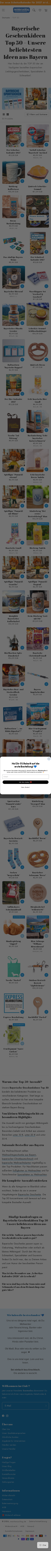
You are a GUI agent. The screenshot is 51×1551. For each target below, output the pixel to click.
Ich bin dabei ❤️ (25, 782)
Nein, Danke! (25, 787)
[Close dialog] (49, 759)
